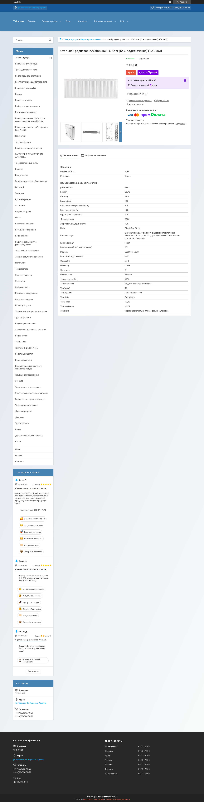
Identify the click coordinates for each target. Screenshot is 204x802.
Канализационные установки (28, 148)
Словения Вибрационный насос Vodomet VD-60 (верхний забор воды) (32, 648)
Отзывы (18, 455)
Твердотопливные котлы (26, 163)
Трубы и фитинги (23, 317)
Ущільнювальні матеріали (27, 251)
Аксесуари (20, 205)
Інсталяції (19, 187)
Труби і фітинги (22, 423)
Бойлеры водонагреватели (27, 106)
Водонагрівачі (21, 236)
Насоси (18, 94)
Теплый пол (20, 342)
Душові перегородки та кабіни (29, 435)
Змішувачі (19, 193)
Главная (31, 21)
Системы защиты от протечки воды (31, 393)
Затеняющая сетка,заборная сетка (31, 181)
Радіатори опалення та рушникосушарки (25, 243)
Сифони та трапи (23, 211)
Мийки (18, 218)
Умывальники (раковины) (27, 375)
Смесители (20, 281)
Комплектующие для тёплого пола (31, 82)
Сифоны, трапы (22, 287)
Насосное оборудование (26, 293)
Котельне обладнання (25, 230)
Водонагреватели (23, 360)
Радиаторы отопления (90, 39)
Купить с (143, 72)
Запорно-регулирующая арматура (31, 311)
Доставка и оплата (103, 21)
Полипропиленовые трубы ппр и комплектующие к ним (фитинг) (30, 119)
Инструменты (21, 175)
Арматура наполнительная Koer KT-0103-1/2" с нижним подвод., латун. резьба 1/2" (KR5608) (33, 578)
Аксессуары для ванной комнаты (30, 330)
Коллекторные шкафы (25, 88)
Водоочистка (21, 336)
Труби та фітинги (23, 142)
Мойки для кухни (23, 305)
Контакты (82, 21)
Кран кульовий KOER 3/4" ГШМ (33, 510)
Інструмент (20, 263)
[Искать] (50, 40)
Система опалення (23, 275)
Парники (19, 169)
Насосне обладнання (25, 224)
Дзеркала (19, 417)
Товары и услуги (49, 21)
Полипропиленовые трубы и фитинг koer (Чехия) (31, 128)
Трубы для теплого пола (26, 70)
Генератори (20, 136)
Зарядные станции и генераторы (30, 399)
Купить (131, 72)
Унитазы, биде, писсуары (26, 348)
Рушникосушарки (23, 199)
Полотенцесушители (24, 354)
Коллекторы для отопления (28, 76)
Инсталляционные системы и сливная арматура (28, 367)
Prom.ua (114, 797)
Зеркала (19, 381)
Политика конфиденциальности (117, 799)
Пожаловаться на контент (93, 799)
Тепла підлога (21, 269)
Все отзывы (33, 671)
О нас (68, 21)
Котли (18, 441)
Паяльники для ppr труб (26, 64)
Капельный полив (23, 100)
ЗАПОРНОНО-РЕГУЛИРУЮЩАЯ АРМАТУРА (29, 155)
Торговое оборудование (26, 405)
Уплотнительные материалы (28, 387)
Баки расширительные (25, 112)
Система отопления (24, 299)
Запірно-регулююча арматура (29, 257)
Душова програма (23, 411)
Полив (18, 429)
